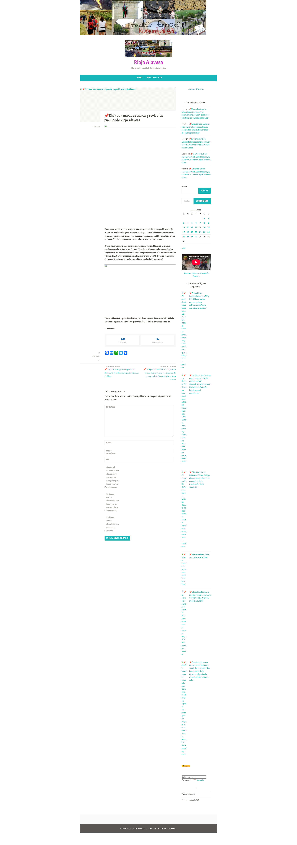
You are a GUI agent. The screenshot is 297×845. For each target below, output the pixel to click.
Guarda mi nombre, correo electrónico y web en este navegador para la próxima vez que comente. (112, 477)
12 (192, 228)
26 (192, 237)
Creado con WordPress (132, 828)
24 (184, 237)
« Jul (184, 248)
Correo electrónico (110, 453)
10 (184, 228)
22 (204, 232)
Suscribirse (202, 201)
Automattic (170, 828)
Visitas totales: (188, 794)
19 (192, 232)
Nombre (109, 442)
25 (188, 237)
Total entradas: (188, 800)
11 (188, 228)
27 (196, 237)
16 (208, 228)
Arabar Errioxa (154, 78)
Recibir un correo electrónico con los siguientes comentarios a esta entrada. (112, 502)
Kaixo (139, 78)
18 (188, 232)
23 (208, 232)
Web (107, 459)
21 (200, 232)
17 (184, 232)
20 (196, 232)
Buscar (184, 187)
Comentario (110, 408)
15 (204, 228)
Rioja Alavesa (148, 62)
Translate (200, 780)
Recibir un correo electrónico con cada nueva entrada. (112, 524)
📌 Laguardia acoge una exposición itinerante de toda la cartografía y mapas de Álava (122, 371)
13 (196, 228)
